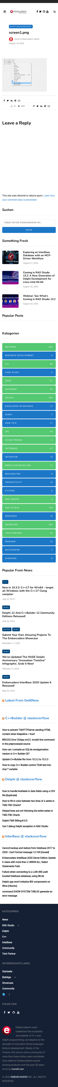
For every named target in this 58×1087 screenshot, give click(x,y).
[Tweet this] (8, 100)
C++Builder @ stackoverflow (27, 718)
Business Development (29, 355)
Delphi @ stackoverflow (23, 779)
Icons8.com (18, 1069)
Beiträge (29, 347)
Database (29, 389)
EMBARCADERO (19, 1077)
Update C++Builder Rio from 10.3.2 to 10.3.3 (25, 759)
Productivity (29, 482)
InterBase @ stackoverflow (26, 836)
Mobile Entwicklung (29, 465)
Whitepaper (29, 550)
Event (29, 414)
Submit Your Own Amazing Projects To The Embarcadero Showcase (26, 636)
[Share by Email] (19, 100)
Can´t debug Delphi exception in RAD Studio (25, 826)
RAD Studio (29, 508)
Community (8, 948)
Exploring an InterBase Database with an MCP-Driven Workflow (37, 255)
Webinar (29, 541)
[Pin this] (15, 100)
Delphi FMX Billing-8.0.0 (14, 820)
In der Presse (29, 440)
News (6, 607)
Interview (29, 457)
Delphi (29, 398)
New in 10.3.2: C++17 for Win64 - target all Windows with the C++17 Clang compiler (27, 591)
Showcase (29, 524)
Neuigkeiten (29, 474)
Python (29, 491)
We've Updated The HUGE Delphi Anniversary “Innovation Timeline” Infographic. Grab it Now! (24, 660)
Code (29, 381)
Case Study (29, 372)
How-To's (29, 423)
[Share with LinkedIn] (11, 100)
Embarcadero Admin (30, 39)
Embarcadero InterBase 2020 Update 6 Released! (26, 684)
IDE (29, 431)
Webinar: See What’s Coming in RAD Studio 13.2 (39, 297)
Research (29, 516)
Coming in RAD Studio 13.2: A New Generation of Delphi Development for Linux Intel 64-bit (39, 277)
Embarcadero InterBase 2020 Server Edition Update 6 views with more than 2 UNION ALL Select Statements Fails (29, 862)
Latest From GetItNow (22, 700)
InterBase (29, 448)
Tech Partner (29, 533)
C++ (29, 364)
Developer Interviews (29, 406)
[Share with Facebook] (4, 100)
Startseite (7, 971)
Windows (29, 558)
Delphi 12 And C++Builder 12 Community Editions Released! (28, 614)
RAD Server (29, 499)
